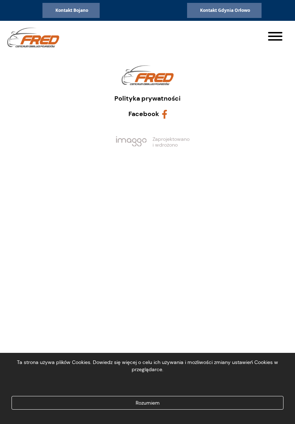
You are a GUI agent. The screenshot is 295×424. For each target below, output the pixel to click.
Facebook (143, 114)
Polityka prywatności (147, 98)
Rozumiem (148, 403)
